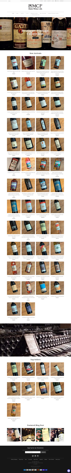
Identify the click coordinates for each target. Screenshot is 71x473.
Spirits (22, 13)
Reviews (46, 459)
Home (13, 13)
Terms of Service (51, 459)
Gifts (27, 13)
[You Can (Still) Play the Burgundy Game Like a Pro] (57, 441)
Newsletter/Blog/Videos (53, 13)
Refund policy (58, 459)
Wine (17, 13)
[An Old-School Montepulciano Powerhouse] (43, 441)
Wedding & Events (34, 13)
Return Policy (36, 459)
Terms (26, 459)
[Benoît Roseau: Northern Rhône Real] (28, 441)
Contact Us (41, 459)
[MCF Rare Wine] (35, 7)
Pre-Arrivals (30, 459)
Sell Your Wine (43, 13)
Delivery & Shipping (14, 459)
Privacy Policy (21, 459)
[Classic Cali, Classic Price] (14, 441)
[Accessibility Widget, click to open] (68, 470)
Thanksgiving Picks (35, 14)
